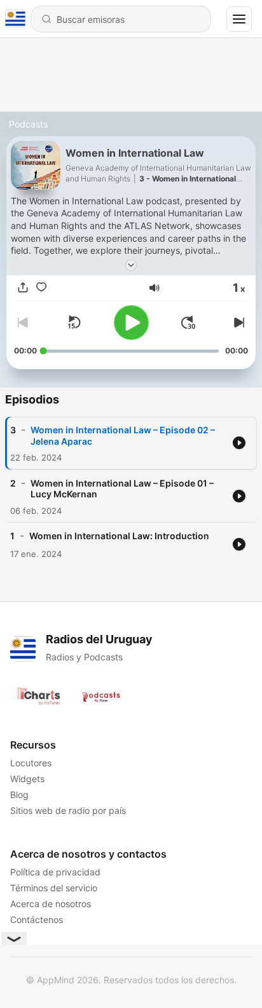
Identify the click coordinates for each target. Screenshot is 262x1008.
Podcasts (28, 124)
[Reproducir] (131, 322)
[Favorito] (41, 288)
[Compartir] (23, 288)
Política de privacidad (55, 872)
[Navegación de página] (239, 19)
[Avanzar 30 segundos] (188, 322)
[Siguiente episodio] (238, 322)
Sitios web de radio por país (68, 810)
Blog (19, 794)
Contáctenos (36, 919)
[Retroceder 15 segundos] (74, 322)
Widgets (27, 778)
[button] (154, 288)
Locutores (31, 762)
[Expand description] (131, 265)
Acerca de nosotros (50, 903)
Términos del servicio (53, 887)
